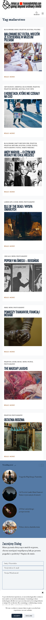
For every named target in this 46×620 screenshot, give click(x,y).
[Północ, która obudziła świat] (9, 527)
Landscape (8, 202)
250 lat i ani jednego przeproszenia (26, 510)
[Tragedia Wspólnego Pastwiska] (9, 477)
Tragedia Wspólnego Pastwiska (30, 477)
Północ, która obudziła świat (29, 527)
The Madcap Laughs (16, 368)
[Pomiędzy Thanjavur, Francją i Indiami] (23, 332)
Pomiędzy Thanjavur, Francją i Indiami (22, 313)
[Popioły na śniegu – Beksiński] (23, 277)
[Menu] (43, 13)
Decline (29, 616)
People (34, 145)
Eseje (16, 29)
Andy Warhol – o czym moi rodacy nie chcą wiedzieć (19, 153)
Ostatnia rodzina (14, 419)
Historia (15, 89)
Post (28, 89)
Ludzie (28, 145)
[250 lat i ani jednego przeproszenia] (9, 510)
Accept (17, 616)
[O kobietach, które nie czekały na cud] (23, 113)
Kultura (30, 29)
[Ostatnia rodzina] (23, 436)
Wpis (32, 89)
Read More (9, 77)
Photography (9, 147)
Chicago (7, 256)
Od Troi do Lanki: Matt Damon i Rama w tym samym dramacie (31, 494)
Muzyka (22, 89)
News (21, 202)
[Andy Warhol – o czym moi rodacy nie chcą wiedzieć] (23, 172)
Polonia (37, 29)
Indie (6, 307)
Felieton (22, 29)
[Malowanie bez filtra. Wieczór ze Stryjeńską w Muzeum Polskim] (23, 57)
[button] (43, 592)
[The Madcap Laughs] (23, 385)
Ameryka (18, 87)
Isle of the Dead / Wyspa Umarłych (18, 208)
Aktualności (9, 87)
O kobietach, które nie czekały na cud (22, 95)
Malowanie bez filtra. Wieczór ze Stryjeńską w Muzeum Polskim (22, 37)
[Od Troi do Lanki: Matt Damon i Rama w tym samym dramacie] (9, 494)
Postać (18, 147)
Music (19, 362)
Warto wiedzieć (28, 147)
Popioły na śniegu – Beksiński (21, 260)
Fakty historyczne (21, 143)
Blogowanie (9, 29)
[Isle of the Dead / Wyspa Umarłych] (23, 226)
